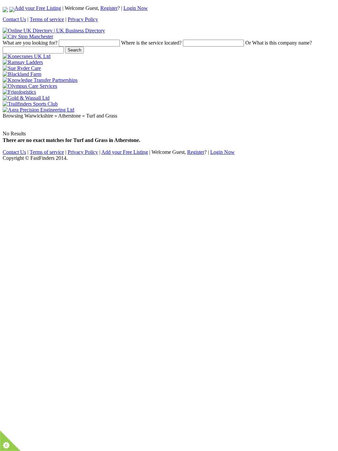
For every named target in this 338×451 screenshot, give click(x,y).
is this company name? (278, 43)
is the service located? (151, 43)
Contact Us (14, 19)
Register (109, 8)
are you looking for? (30, 43)
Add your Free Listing (38, 8)
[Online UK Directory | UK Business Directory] (54, 30)
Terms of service (47, 19)
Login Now (135, 8)
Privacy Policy (83, 19)
